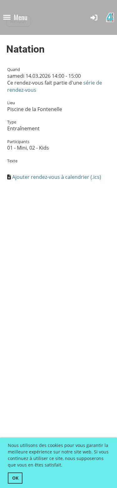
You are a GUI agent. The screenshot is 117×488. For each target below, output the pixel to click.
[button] (65, 466)
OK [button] (15, 478)
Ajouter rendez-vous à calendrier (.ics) (56, 177)
